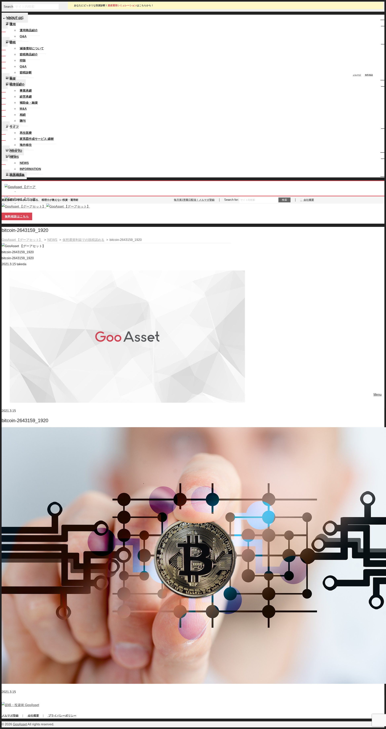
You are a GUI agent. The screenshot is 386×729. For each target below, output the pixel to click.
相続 (23, 114)
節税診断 (26, 72)
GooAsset (20, 724)
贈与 (23, 120)
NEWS (24, 163)
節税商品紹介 (29, 54)
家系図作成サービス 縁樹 (37, 138)
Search (8, 6)
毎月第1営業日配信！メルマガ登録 (194, 199)
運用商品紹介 (29, 30)
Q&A (23, 36)
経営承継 (26, 96)
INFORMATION (30, 169)
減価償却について (32, 48)
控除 (23, 60)
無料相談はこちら (17, 216)
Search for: (231, 199)
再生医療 (26, 132)
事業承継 (26, 90)
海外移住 (26, 144)
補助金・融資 (29, 102)
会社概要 (308, 199)
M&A (23, 108)
